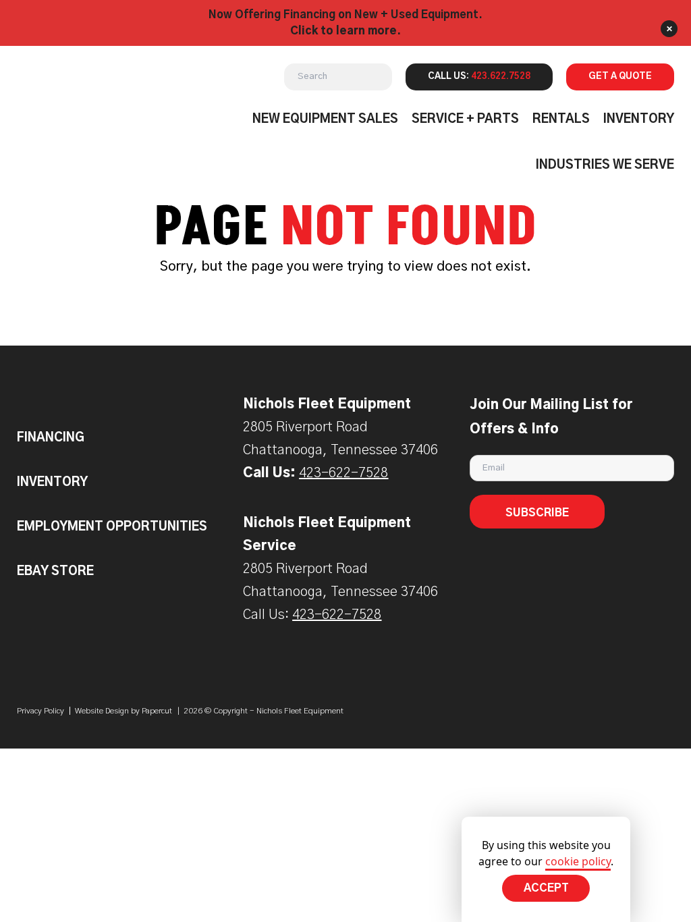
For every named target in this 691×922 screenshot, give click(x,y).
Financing (50, 438)
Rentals (561, 119)
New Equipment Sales (325, 119)
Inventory (638, 119)
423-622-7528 (343, 473)
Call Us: (479, 76)
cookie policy (578, 861)
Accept (546, 888)
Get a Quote (620, 76)
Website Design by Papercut (123, 711)
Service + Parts (465, 119)
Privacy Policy (40, 711)
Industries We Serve (605, 165)
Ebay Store (55, 572)
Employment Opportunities (112, 527)
